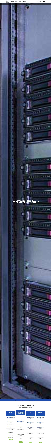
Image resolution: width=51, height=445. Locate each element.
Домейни (16, 1)
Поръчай (11, 439)
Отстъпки (24, 1)
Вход (37, 1)
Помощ (28, 1)
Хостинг (20, 1)
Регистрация (40, 1)
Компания (12, 1)
